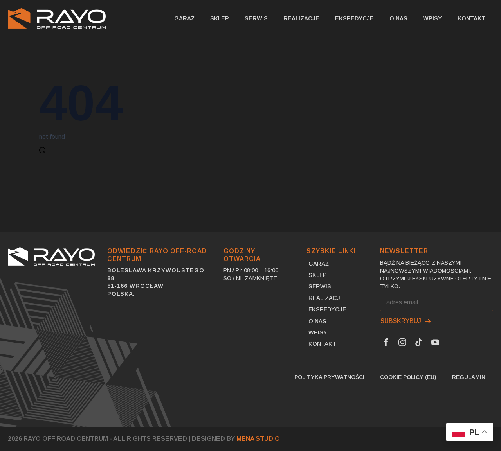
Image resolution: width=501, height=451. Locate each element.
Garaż (184, 18)
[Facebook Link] (386, 342)
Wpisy (432, 18)
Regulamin (468, 377)
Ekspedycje (354, 18)
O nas (398, 18)
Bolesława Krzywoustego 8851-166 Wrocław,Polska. (155, 282)
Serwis (256, 18)
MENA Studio (258, 438)
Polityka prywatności (329, 377)
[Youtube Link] (435, 342)
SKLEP (219, 18)
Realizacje (301, 18)
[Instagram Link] (402, 342)
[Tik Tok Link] (419, 342)
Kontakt (471, 18)
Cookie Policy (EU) (408, 377)
